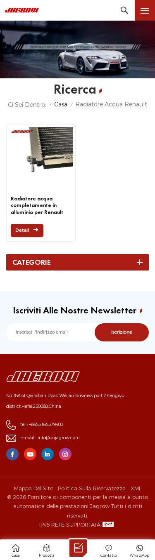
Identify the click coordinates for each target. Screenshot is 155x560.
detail (22, 230)
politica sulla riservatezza (92, 488)
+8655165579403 (46, 424)
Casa (60, 104)
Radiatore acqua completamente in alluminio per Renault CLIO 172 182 (37, 205)
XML (136, 488)
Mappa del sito (33, 488)
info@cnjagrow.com (59, 437)
